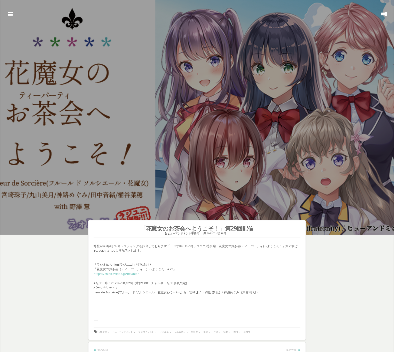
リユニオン (180, 331)
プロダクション (146, 331)
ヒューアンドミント (122, 331)
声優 (215, 331)
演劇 (225, 331)
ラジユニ (164, 331)
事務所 (194, 331)
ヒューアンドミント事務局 (183, 233)
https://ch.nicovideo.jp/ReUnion (116, 274)
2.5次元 (103, 331)
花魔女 (247, 331)
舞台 (236, 331)
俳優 (205, 331)
